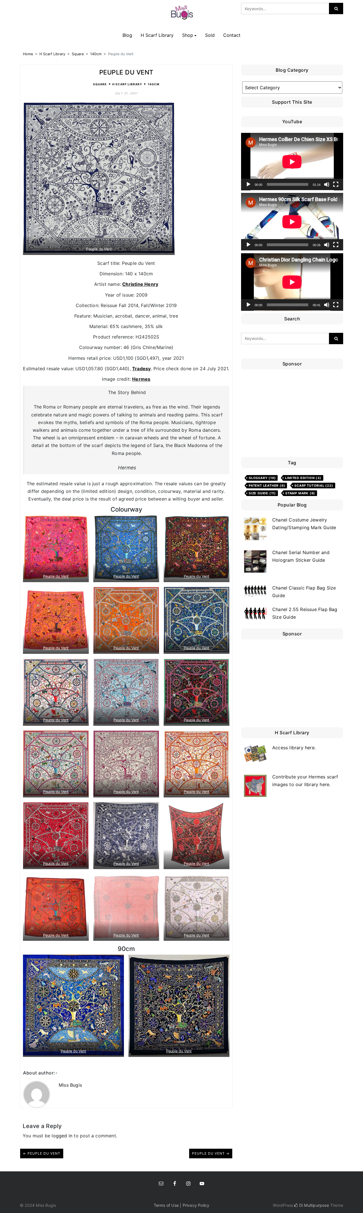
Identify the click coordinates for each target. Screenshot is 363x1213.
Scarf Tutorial (313, 486)
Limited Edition (303, 478)
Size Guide (262, 493)
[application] (292, 161)
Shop (187, 35)
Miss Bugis (70, 1085)
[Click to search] (336, 8)
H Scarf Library (157, 35)
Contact (231, 35)
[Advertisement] (293, 414)
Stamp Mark (300, 493)
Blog (127, 35)
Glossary (262, 478)
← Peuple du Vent (41, 1153)
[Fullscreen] (336, 184)
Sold (210, 35)
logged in (62, 1135)
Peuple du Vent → (210, 1153)
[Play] (248, 184)
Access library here (293, 747)
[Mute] (327, 184)
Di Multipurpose (313, 1205)
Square (78, 54)
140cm (96, 54)
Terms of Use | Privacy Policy (182, 1205)
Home (28, 54)
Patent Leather (267, 486)
